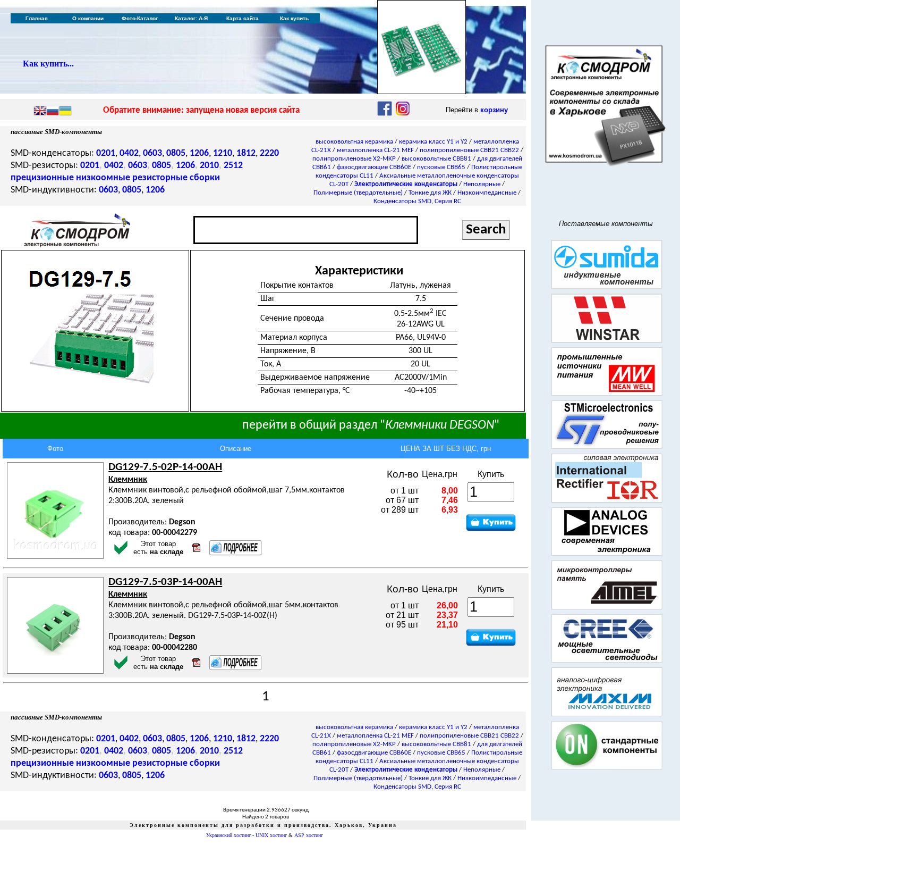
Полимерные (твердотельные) (358, 192)
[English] (39, 111)
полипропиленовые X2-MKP (354, 158)
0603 (152, 153)
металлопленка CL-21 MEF (375, 150)
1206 (199, 153)
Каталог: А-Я (191, 18)
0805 (175, 153)
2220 (269, 153)
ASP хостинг (308, 835)
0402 (129, 153)
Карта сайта (242, 18)
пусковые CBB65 (441, 167)
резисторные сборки (176, 178)
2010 (209, 166)
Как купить (294, 18)
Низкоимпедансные (486, 192)
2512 (233, 166)
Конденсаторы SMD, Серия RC (417, 201)
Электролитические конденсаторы (405, 184)
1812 (246, 153)
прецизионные (42, 178)
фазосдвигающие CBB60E (374, 167)
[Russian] (52, 111)
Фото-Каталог (140, 18)
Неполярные (481, 184)
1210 (222, 153)
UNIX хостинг (271, 835)
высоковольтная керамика (354, 141)
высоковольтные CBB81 (436, 158)
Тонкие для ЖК (430, 192)
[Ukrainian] (65, 111)
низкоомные (103, 178)
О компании (88, 18)
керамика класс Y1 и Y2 (433, 141)
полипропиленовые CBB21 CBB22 (469, 150)
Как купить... (48, 63)
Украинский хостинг (228, 835)
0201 (105, 153)
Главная (37, 18)
